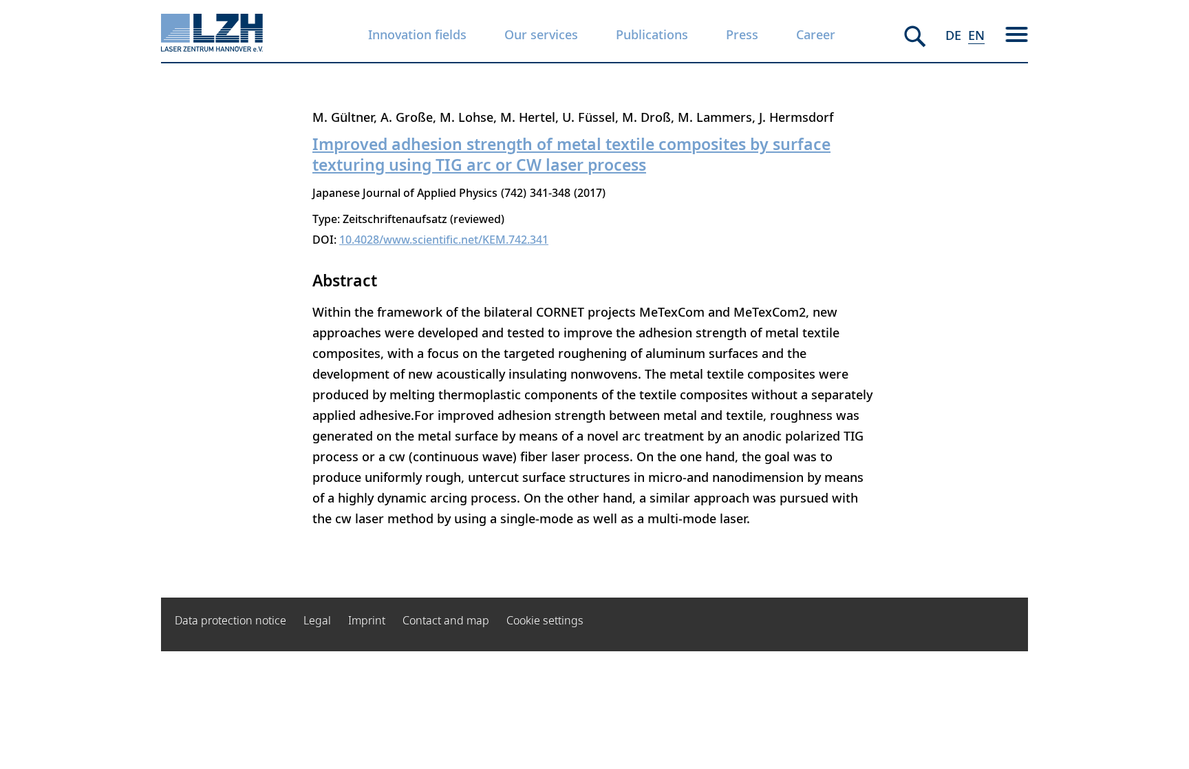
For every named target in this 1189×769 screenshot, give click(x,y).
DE (953, 35)
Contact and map (446, 620)
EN (976, 35)
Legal (317, 620)
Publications (652, 34)
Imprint (366, 620)
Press (742, 34)
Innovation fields (417, 34)
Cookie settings (544, 620)
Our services (541, 34)
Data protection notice (230, 620)
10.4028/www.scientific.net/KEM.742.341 (443, 239)
